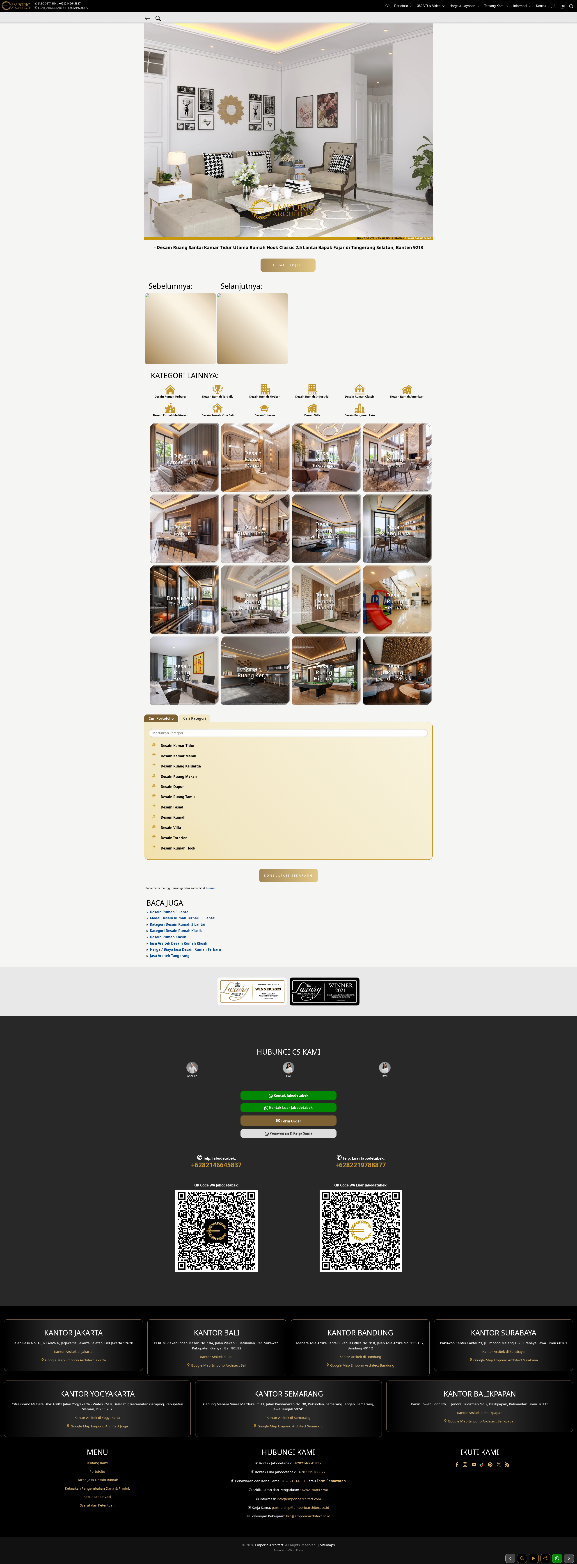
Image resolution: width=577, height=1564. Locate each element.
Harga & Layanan (462, 6)
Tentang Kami (494, 6)
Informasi (520, 6)
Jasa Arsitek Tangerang (170, 955)
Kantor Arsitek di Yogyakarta (97, 1417)
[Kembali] (147, 18)
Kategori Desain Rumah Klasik (176, 930)
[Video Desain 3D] (534, 1558)
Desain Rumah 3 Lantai (170, 912)
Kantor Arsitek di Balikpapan (479, 1412)
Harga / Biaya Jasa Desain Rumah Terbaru (185, 949)
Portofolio (401, 6)
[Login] (553, 6)
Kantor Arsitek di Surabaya (503, 1351)
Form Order (288, 1120)
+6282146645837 (70, 3)
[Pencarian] (571, 6)
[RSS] (507, 1465)
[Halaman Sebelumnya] (510, 1558)
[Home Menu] (387, 6)
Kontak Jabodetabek (290, 1095)
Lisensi (210, 888)
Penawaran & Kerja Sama (290, 1133)
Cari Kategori (194, 718)
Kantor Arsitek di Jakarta (73, 1351)
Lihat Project (288, 265)
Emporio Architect (269, 1545)
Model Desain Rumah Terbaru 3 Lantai (182, 918)
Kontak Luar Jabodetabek (290, 1107)
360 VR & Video (429, 6)
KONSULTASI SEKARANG (288, 875)
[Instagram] (465, 1465)
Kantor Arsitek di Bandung (360, 1356)
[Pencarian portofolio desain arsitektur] (522, 1558)
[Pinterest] (490, 1465)
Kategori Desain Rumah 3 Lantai (177, 924)
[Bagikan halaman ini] (545, 1558)
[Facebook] (457, 1465)
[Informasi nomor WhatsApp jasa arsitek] (557, 1558)
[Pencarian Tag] (158, 18)
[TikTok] (482, 1465)
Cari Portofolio (161, 718)
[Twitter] (499, 1466)
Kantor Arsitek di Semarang (288, 1417)
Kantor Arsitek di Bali (217, 1356)
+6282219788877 (77, 8)
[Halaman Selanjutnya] (569, 1558)
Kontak (541, 6)
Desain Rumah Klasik (168, 937)
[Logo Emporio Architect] (16, 6)
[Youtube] (474, 1465)
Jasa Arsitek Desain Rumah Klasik (178, 943)
